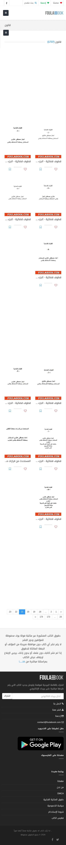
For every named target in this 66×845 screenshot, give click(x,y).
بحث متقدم (29, 3)
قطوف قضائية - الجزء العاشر (48, 519)
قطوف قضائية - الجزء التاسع (48, 461)
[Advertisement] (33, 83)
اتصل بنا (57, 704)
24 (61, 617)
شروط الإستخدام (56, 812)
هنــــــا (22, 661)
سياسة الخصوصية (55, 806)
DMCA (60, 793)
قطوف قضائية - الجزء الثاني (48, 162)
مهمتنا (56, 3)
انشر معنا (57, 710)
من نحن (60, 787)
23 (10, 612)
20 (28, 612)
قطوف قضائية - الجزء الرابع (48, 220)
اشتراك (7, 696)
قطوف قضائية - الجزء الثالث (18, 162)
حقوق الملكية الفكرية (53, 800)
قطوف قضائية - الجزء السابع (48, 403)
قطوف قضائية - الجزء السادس (48, 278)
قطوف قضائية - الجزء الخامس (18, 220)
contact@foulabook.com (49, 722)
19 (34, 612)
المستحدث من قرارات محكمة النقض (18, 461)
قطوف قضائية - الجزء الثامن (18, 403)
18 (40, 612)
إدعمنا (58, 716)
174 (41, 617)
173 (48, 617)
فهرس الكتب (58, 818)
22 (16, 612)
